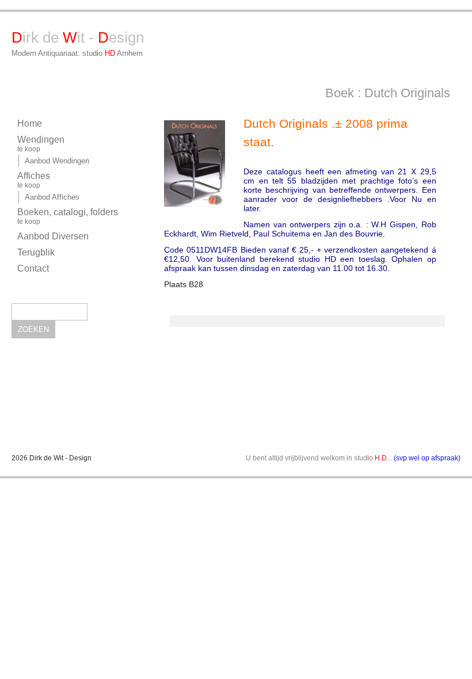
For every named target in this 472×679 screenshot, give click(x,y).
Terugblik (36, 252)
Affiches (33, 180)
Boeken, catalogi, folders (67, 216)
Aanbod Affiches (52, 197)
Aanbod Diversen (53, 236)
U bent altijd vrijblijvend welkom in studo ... (353, 458)
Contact (33, 268)
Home (29, 123)
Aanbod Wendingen (57, 161)
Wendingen (40, 144)
